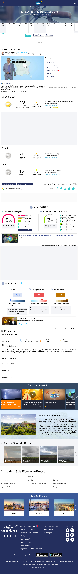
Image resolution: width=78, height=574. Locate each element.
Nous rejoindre (25, 542)
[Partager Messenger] (69, 188)
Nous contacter (26, 545)
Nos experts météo (27, 529)
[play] (9, 238)
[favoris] (57, 11)
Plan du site (29, 561)
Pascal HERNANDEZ (21, 52)
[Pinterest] (67, 540)
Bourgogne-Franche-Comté (15, 6)
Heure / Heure (38, 35)
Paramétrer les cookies (28, 564)
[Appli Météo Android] (55, 555)
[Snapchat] (67, 535)
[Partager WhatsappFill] (73, 188)
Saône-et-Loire (25, 6)
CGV (23, 561)
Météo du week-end (24, 184)
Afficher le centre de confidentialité (47, 564)
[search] (75, 2)
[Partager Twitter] (65, 188)
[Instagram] (72, 535)
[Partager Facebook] (61, 188)
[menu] (2, 2)
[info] (21, 283)
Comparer (49, 35)
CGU (18, 561)
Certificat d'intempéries (29, 533)
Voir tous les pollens (25, 230)
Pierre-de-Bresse (33, 6)
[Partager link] (57, 188)
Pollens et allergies (13, 211)
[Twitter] (72, 530)
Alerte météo (25, 536)
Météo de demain (9, 184)
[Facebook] (67, 530)
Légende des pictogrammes (31, 549)
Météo (2, 6)
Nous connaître (26, 539)
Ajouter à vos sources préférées (13, 188)
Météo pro (48, 533)
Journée (28, 35)
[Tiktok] (72, 540)
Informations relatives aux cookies (45, 561)
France (6, 6)
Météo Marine (49, 529)
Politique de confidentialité (65, 561)
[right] (76, 27)
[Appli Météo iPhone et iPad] (42, 555)
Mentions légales (11, 561)
